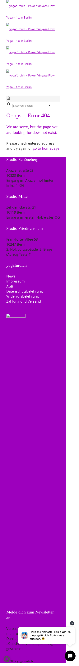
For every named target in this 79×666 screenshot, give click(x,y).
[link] (49, 105)
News (10, 276)
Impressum (15, 281)
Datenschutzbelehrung (24, 291)
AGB (9, 286)
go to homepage (46, 148)
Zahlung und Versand (23, 301)
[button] (7, 659)
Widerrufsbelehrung (22, 296)
